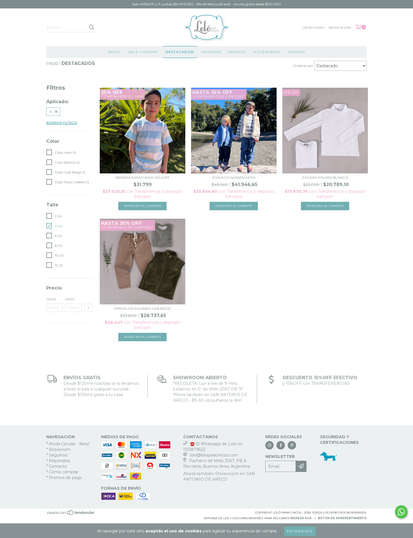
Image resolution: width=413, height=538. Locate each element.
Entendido (300, 531)
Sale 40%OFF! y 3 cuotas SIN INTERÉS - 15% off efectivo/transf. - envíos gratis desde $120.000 (206, 4)
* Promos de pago (64, 477)
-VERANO (296, 52)
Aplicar (88, 308)
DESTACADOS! (180, 52)
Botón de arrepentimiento (342, 518)
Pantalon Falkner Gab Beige (142, 308)
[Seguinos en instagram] (269, 445)
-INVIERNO (211, 52)
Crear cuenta (313, 28)
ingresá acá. (301, 518)
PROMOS (237, 52)
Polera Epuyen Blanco (325, 177)
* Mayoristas (58, 460)
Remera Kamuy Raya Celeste (142, 177)
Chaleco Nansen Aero (234, 177)
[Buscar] (91, 27)
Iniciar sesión (339, 28)
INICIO (114, 52)
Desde (51, 299)
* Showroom (58, 449)
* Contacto (56, 466)
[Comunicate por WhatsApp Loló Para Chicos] (401, 511)
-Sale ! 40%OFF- (143, 52)
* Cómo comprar (62, 471)
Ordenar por (303, 66)
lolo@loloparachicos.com (214, 455)
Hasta (69, 299)
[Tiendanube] (71, 514)
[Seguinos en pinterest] (292, 445)
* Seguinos (56, 455)
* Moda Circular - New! (67, 443)
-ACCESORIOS (266, 52)
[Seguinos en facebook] (280, 445)
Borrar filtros (61, 123)
